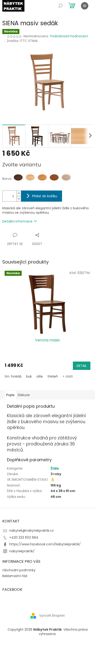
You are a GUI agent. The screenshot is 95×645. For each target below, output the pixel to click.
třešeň (53, 376)
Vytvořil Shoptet (52, 615)
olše (39, 376)
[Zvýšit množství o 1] (18, 193)
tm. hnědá (13, 376)
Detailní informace (17, 221)
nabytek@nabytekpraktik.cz (31, 530)
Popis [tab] (10, 395)
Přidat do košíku (44, 196)
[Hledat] (60, 5)
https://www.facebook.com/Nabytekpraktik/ (45, 544)
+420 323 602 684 (23, 537)
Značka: (22, 40)
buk (29, 376)
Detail (82, 365)
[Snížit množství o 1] (18, 198)
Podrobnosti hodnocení (69, 36)
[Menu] (84, 5)
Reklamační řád (14, 576)
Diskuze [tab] (24, 395)
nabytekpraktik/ (22, 551)
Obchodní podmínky (19, 570)
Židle (54, 468)
